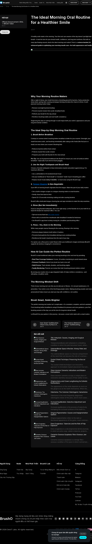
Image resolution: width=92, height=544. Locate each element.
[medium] (86, 518)
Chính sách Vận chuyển (65, 481)
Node (36, 2)
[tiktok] (67, 518)
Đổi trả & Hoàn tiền (63, 485)
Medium (77, 477)
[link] (82, 518)
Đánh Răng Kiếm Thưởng (26, 2)
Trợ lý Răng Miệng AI (47, 470)
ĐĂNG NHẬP (74, 2)
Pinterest (78, 493)
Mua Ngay (3, 473)
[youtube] (79, 518)
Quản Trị (41, 2)
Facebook (78, 485)
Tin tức (7, 6)
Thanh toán (61, 477)
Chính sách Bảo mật (64, 473)
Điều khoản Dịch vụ (63, 470)
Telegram (78, 473)
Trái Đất (43, 473)
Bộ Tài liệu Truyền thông (83, 504)
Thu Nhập (20, 473)
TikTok (77, 489)
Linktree (78, 500)
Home (1, 6)
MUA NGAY (85, 2)
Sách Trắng (30, 473)
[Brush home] (4, 3)
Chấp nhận (83, 537)
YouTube (78, 497)
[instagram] (59, 518)
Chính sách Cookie (63, 489)
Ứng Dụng (3, 470)
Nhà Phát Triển (50, 2)
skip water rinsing (53, 214)
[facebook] (63, 518)
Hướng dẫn (60, 2)
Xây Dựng (29, 470)
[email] (90, 518)
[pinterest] (71, 518)
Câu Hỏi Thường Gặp (7, 477)
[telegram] (75, 518)
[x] (55, 518)
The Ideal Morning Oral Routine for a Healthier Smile (25, 6)
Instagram (78, 481)
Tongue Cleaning (40, 184)
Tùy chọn (83, 533)
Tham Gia (20, 470)
